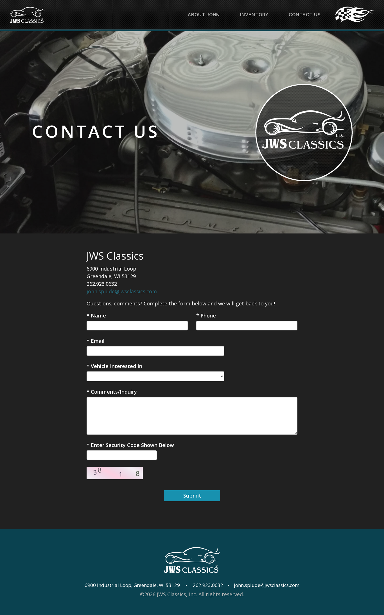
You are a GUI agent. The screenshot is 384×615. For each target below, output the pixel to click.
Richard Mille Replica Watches (39, 601)
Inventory (254, 14)
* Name (96, 315)
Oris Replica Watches (238, 609)
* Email (96, 340)
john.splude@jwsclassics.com (122, 291)
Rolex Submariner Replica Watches (321, 601)
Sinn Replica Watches (186, 609)
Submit (192, 495)
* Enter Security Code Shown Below (130, 445)
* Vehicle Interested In (114, 366)
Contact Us (305, 14)
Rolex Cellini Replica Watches (242, 601)
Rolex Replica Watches (103, 601)
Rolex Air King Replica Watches (169, 601)
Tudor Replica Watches (131, 609)
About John (204, 14)
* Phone (206, 315)
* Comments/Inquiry (112, 391)
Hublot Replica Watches (295, 609)
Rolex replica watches (351, 609)
